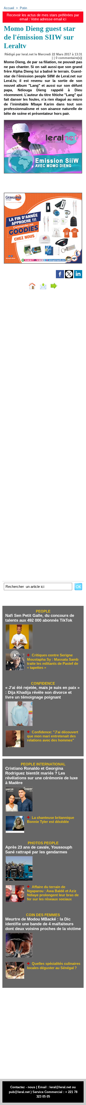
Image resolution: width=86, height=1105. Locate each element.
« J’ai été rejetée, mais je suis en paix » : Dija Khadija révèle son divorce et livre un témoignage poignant (42, 692)
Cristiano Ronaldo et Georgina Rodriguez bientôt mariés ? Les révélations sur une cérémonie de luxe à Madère (41, 775)
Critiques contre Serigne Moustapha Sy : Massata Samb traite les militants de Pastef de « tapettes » (52, 661)
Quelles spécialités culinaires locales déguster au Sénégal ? (53, 965)
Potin (23, 8)
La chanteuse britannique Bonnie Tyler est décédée (50, 820)
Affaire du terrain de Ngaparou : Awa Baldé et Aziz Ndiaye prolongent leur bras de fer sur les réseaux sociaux (53, 893)
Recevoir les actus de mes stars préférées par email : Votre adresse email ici (43, 17)
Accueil (9, 8)
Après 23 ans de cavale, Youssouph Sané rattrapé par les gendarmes (38, 849)
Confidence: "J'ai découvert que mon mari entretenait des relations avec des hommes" (52, 736)
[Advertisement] (40, 1033)
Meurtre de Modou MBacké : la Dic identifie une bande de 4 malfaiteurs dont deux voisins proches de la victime (43, 924)
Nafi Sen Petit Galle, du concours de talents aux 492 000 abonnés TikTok (39, 618)
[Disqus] (43, 357)
